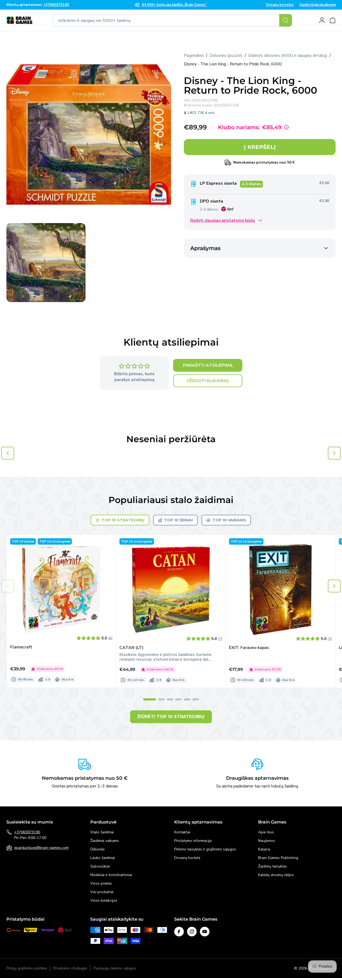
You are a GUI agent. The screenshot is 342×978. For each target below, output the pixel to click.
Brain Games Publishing (278, 857)
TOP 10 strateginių (123, 520)
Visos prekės (101, 883)
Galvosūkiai (100, 866)
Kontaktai (182, 832)
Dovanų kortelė (187, 857)
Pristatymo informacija (193, 840)
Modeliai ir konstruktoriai (111, 874)
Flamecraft (21, 647)
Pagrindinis (194, 55)
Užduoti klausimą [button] (207, 381)
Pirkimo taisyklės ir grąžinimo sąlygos (205, 849)
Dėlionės (97, 849)
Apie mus (266, 832)
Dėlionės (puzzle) (226, 55)
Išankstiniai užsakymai (318, 5)
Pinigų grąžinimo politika (26, 968)
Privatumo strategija (70, 968)
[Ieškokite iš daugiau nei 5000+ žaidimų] (285, 20)
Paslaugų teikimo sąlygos (115, 968)
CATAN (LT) (131, 647)
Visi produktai (102, 891)
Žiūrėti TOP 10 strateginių (171, 716)
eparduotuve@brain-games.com (41, 847)
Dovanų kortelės (280, 5)
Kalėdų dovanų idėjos (276, 874)
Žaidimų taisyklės (272, 866)
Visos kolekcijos (103, 900)
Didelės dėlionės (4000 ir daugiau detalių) (287, 55)
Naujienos (266, 840)
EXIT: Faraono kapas (249, 647)
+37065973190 (27, 832)
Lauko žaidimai (102, 857)
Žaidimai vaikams (104, 840)
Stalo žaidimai (102, 832)
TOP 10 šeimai (178, 520)
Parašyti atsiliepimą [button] (207, 366)
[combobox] (172, 20)
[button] (334, 586)
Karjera (264, 849)
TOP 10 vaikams (229, 520)
